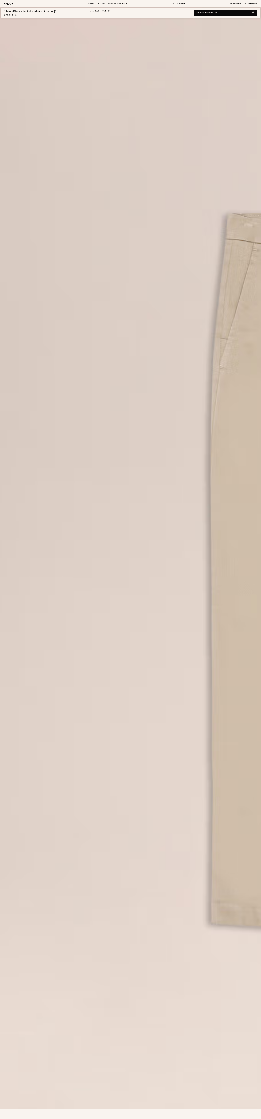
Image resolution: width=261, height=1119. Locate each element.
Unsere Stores (116, 3)
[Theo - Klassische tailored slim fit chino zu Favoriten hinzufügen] (55, 11)
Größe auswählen (207, 12)
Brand (101, 3)
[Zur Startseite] (9, 3)
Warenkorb (251, 3)
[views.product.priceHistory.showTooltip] (15, 15)
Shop (91, 3)
